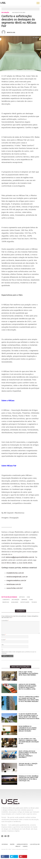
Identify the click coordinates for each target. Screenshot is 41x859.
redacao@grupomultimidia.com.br (20, 557)
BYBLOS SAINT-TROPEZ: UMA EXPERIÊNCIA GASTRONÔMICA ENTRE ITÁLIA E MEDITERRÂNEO (28, 673)
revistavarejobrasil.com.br (17, 577)
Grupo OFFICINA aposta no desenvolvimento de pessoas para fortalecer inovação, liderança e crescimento (28, 754)
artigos (22, 597)
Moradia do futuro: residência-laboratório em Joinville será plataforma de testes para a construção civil (29, 778)
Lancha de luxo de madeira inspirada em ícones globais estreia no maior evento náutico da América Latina (27, 687)
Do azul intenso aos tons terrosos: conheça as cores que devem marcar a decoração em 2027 (29, 741)
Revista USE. (11, 32)
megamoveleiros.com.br (16, 580)
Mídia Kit (18, 846)
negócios (5, 602)
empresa (24, 599)
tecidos (34, 602)
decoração (15, 599)
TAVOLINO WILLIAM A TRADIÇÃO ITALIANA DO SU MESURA (28, 764)
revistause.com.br (13, 584)
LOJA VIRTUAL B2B (34, 844)
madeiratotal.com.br (15, 573)
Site (2, 644)
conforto (6, 599)
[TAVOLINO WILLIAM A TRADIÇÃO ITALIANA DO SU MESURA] (9, 772)
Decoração (5, 12)
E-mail (3, 639)
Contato (25, 846)
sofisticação (24, 602)
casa (28, 597)
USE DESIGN (5, 844)
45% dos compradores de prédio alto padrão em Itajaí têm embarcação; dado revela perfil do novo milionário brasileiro (29, 699)
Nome (3, 634)
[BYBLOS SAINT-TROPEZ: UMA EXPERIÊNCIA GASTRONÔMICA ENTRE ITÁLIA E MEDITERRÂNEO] (9, 680)
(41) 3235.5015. (26, 563)
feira (31, 599)
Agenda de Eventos (22, 844)
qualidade (14, 602)
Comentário (5, 620)
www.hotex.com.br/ (14, 588)
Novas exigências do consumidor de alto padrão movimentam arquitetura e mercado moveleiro (28, 729)
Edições (12, 844)
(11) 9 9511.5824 (8, 563)
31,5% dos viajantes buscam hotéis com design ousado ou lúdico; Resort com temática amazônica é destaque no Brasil (29, 716)
